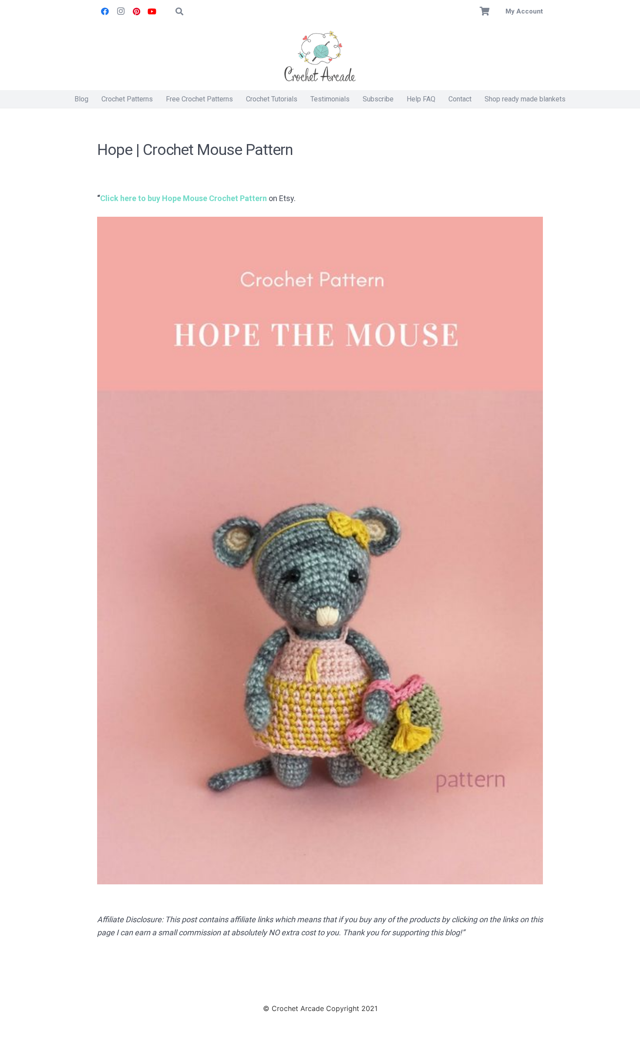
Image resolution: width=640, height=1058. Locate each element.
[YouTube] (152, 11)
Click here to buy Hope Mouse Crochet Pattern (183, 198)
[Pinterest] (136, 11)
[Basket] (485, 11)
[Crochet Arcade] (320, 56)
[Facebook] (105, 11)
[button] (179, 11)
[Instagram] (120, 11)
